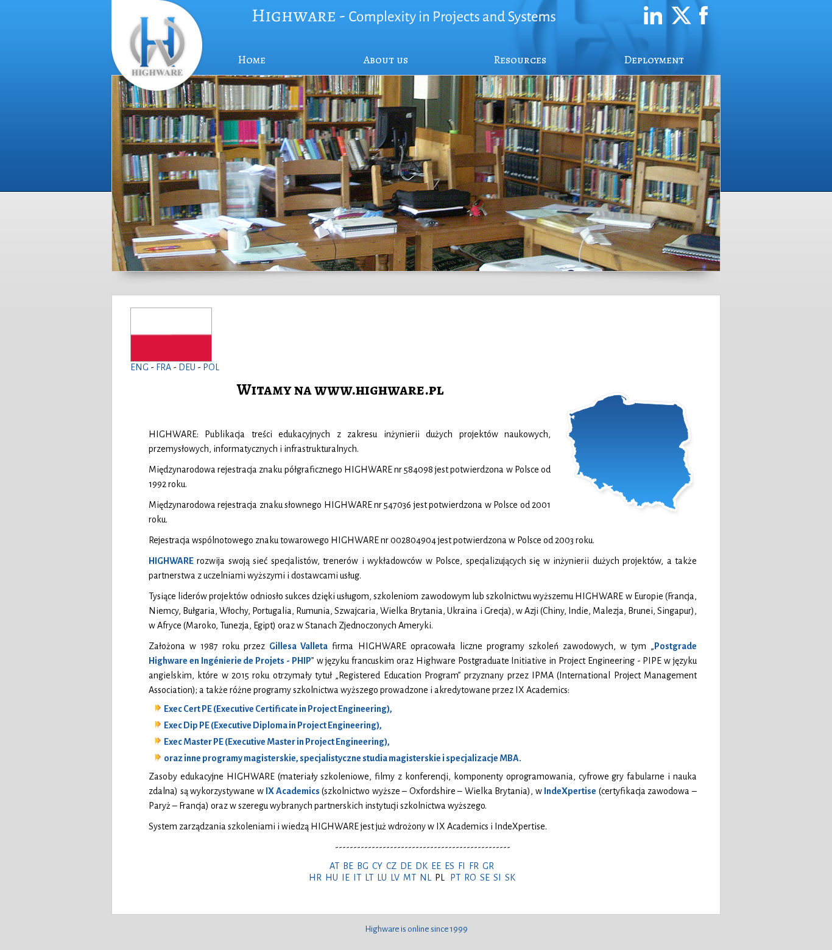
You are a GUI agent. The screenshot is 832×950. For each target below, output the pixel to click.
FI (463, 866)
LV (396, 877)
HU (333, 877)
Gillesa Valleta (298, 646)
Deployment (654, 59)
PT (457, 877)
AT (336, 866)
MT (411, 877)
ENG (139, 367)
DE (407, 866)
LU (383, 877)
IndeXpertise (570, 791)
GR (490, 866)
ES (451, 866)
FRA (164, 367)
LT (371, 877)
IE (347, 877)
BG (364, 866)
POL (211, 367)
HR (317, 877)
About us (386, 59)
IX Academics (293, 791)
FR (475, 866)
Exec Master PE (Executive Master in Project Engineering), (277, 742)
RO (472, 877)
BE (350, 866)
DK (423, 866)
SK (512, 877)
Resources (519, 59)
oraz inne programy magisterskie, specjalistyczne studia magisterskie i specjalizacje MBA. (342, 758)
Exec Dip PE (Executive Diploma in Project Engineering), (273, 725)
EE (438, 866)
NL (427, 877)
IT (359, 877)
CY (379, 866)
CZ (393, 866)
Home (252, 59)
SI (499, 877)
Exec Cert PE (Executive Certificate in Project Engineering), (278, 709)
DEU (187, 367)
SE (486, 877)
